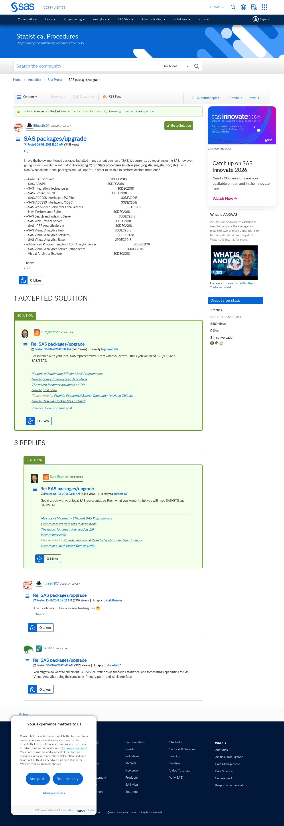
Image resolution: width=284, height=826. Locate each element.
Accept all (37, 779)
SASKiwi (49, 648)
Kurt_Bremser (50, 332)
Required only (68, 779)
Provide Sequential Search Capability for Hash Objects (93, 396)
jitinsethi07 (41, 126)
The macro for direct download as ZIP (58, 385)
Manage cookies (54, 793)
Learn (49, 19)
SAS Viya (124, 19)
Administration (152, 19)
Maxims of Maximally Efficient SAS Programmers (67, 374)
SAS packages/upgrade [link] (84, 80)
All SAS (214, 7)
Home (17, 80)
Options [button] (29, 97)
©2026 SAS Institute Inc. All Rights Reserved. (134, 812)
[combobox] (108, 66)
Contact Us (254, 7)
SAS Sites (264, 7)
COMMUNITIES (54, 8)
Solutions (180, 19)
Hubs (202, 19)
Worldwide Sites (243, 7)
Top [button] (25, 714)
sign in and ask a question (135, 111)
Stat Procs (55, 80)
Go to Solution (181, 126)
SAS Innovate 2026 (219, 148)
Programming (73, 19)
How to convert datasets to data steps (59, 379)
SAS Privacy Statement (73, 748)
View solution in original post (52, 408)
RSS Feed (115, 97)
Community (26, 19)
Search (233, 7)
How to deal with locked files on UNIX (58, 401)
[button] (19, 139)
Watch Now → (225, 198)
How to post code (44, 390)
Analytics (99, 19)
